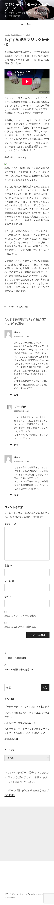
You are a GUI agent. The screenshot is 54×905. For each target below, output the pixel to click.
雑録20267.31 (11, 739)
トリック (18, 307)
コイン (11, 307)
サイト (7, 596)
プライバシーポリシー (15, 894)
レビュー (27, 307)
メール (9, 581)
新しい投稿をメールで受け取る (20, 626)
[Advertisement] (27, 834)
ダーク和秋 (26, 35)
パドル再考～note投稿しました (20, 722)
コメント (10, 524)
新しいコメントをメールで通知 (20, 615)
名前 (8, 565)
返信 (16, 394)
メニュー (28, 24)
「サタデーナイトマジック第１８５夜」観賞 (27, 706)
